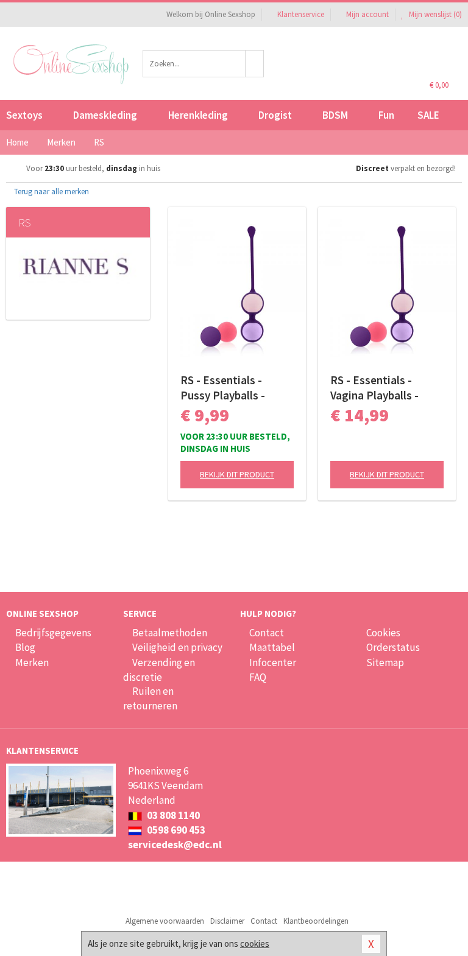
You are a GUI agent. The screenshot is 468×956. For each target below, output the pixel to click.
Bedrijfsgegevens (53, 632)
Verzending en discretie (159, 670)
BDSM (335, 115)
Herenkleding (198, 115)
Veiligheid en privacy (177, 647)
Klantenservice (300, 14)
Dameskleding (105, 115)
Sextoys (24, 115)
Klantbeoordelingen (316, 921)
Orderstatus (393, 647)
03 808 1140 (172, 815)
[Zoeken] (255, 63)
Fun (386, 115)
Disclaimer (227, 921)
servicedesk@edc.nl (175, 844)
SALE (428, 115)
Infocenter (272, 662)
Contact (266, 632)
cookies (254, 943)
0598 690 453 (175, 830)
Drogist (275, 115)
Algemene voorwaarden (165, 921)
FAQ (257, 677)
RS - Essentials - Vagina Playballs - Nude (374, 388)
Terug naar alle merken (50, 191)
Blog (25, 647)
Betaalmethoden (169, 632)
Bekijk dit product (237, 474)
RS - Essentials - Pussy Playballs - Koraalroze (222, 388)
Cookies (383, 632)
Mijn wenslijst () (434, 14)
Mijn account (367, 14)
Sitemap (385, 662)
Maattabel (272, 647)
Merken (32, 662)
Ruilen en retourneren (150, 698)
